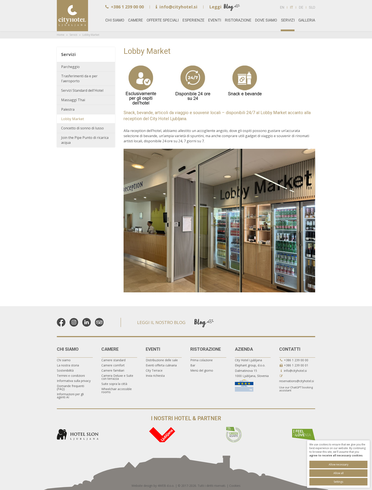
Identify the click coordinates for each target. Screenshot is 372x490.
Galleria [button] (306, 20)
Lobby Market (72, 118)
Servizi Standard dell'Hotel (82, 90)
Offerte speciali (163, 20)
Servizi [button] (288, 20)
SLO (312, 7)
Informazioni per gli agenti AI (70, 395)
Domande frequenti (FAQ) (70, 387)
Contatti (289, 349)
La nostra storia (68, 365)
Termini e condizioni (71, 376)
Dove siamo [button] (266, 20)
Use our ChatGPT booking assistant (296, 388)
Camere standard (113, 360)
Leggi (215, 7)
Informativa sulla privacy (74, 381)
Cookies (234, 486)
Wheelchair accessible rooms (116, 390)
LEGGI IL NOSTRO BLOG (161, 322)
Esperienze (194, 20)
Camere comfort (113, 365)
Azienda (244, 349)
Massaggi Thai (73, 100)
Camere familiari (112, 370)
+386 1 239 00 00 (127, 7)
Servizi (73, 35)
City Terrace (154, 370)
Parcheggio (70, 66)
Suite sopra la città (114, 384)
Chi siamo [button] (114, 20)
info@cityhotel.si (178, 7)
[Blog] (204, 322)
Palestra (67, 109)
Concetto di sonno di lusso (82, 128)
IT (291, 7)
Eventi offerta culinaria (161, 365)
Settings (338, 482)
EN (282, 7)
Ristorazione (205, 349)
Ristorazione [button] (238, 20)
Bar (192, 365)
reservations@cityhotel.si (296, 381)
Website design (142, 486)
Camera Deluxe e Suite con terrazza (117, 377)
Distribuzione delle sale (162, 360)
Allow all (338, 473)
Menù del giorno (201, 370)
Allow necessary (338, 464)
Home (72, 15)
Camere (110, 349)
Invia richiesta (155, 376)
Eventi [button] (214, 20)
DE (301, 7)
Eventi (153, 349)
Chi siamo (68, 349)
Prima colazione (201, 360)
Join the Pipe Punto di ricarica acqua (84, 140)
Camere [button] (135, 20)
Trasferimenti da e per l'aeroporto (79, 78)
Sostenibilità (65, 370)
